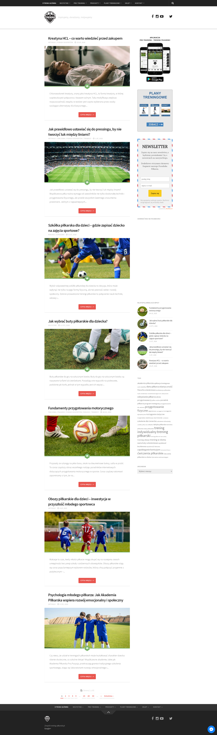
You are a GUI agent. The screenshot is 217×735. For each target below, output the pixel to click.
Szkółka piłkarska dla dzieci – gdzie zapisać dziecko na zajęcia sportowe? (160, 336)
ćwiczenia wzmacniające (159, 457)
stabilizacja (149, 418)
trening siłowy (143, 440)
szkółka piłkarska (142, 425)
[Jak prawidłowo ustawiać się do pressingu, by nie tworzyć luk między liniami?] (142, 350)
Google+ (47, 728)
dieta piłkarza (152, 386)
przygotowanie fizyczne (150, 408)
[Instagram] (157, 16)
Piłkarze (61, 412)
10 (84, 696)
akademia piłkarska (145, 383)
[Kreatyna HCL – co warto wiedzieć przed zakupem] (142, 364)
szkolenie (165, 418)
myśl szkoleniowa (142, 393)
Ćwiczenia (61, 138)
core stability (141, 387)
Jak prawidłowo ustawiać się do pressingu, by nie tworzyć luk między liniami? (160, 349)
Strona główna (49, 3)
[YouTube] (162, 16)
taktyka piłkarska (159, 424)
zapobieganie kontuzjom (148, 449)
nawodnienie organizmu (154, 393)
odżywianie (165, 393)
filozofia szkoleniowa (146, 390)
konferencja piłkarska (163, 390)
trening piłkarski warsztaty (158, 436)
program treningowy (152, 403)
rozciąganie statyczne (155, 414)
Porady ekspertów (65, 42)
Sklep (127, 3)
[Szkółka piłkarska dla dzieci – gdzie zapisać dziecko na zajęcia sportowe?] (142, 337)
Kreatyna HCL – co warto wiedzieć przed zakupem (85, 38)
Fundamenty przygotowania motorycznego (80, 408)
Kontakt (139, 3)
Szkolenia (60, 234)
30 (93, 696)
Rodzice (51, 234)
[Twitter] (171, 16)
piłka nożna (156, 400)
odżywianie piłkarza (146, 396)
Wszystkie (64, 3)
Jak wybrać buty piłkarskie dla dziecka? (77, 321)
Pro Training (79, 3)
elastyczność (166, 386)
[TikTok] (166, 16)
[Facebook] (152, 16)
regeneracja (152, 411)
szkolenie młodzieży (164, 421)
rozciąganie (159, 411)
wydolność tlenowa (153, 446)
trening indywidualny (150, 430)
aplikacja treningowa (162, 383)
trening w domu (158, 439)
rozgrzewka (141, 418)
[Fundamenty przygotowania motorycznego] (142, 311)
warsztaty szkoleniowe (147, 443)
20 (89, 696)
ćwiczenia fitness (165, 450)
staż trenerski (158, 418)
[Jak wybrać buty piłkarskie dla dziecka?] (142, 324)
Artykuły (52, 42)
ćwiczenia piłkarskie (150, 453)
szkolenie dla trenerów (147, 421)
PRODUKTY (94, 3)
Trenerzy (87, 138)
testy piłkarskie (149, 429)
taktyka (150, 425)
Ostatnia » (108, 696)
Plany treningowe (112, 3)
